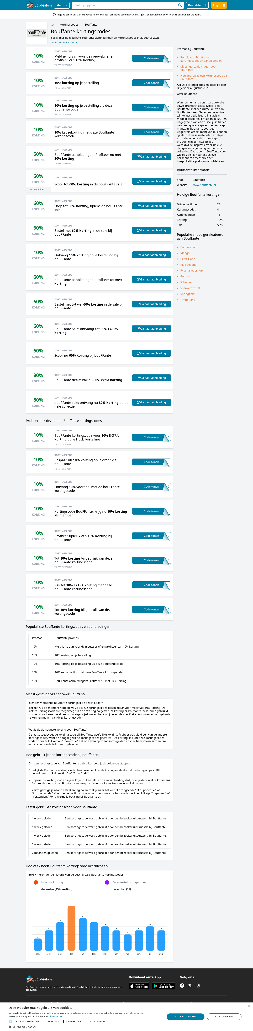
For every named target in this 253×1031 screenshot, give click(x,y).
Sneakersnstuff (190, 288)
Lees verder (56, 1016)
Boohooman (188, 247)
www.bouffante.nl (204, 185)
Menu (60, 5)
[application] (99, 927)
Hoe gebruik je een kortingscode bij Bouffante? (203, 77)
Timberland (187, 300)
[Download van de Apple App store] (139, 986)
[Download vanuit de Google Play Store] (163, 986)
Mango (185, 253)
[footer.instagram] (198, 985)
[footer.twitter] (190, 985)
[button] (85, 1026)
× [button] (249, 1006)
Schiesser (186, 282)
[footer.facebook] (182, 985)
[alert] (126, 1016)
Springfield (187, 294)
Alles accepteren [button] (185, 1016)
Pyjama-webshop (191, 270)
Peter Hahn (187, 259)
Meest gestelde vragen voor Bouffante (198, 68)
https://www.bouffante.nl (64, 42)
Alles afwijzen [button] (224, 1016)
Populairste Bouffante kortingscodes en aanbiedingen (201, 59)
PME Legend (188, 265)
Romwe (185, 276)
